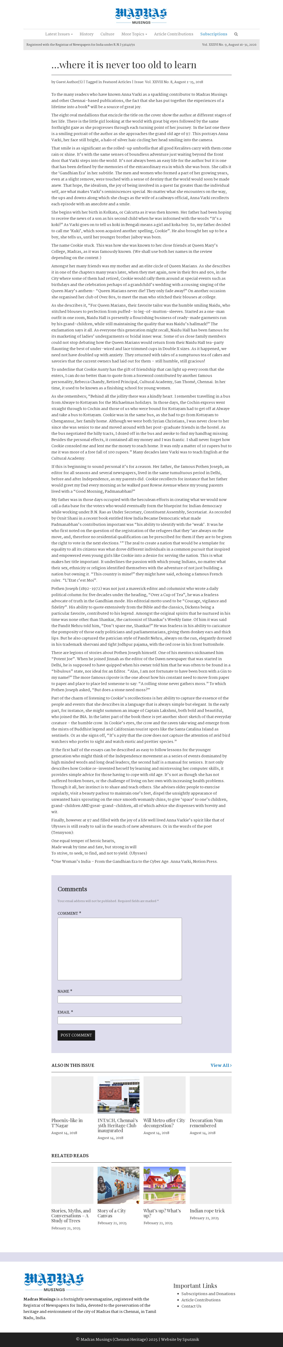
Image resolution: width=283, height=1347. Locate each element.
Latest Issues (58, 34)
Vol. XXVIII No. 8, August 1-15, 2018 (174, 82)
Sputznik (191, 1340)
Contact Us (191, 1306)
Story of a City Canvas (112, 1213)
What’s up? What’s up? (162, 1213)
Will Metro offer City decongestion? (164, 1122)
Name (65, 991)
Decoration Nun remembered (206, 1122)
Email (65, 1012)
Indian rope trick (207, 1210)
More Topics (133, 34)
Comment (69, 914)
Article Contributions (173, 34)
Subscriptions (213, 34)
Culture (107, 34)
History (86, 34)
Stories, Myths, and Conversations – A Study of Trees (71, 1215)
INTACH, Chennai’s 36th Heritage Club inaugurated (118, 1125)
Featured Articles (117, 82)
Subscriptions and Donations (208, 1294)
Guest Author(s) (69, 82)
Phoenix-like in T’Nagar (67, 1122)
